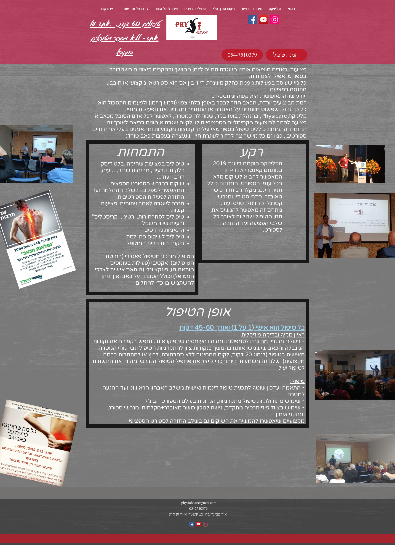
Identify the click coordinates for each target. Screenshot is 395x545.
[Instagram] (274, 19)
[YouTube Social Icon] (198, 524)
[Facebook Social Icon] (191, 524)
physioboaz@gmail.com (198, 502)
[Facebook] (252, 19)
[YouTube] (263, 19)
